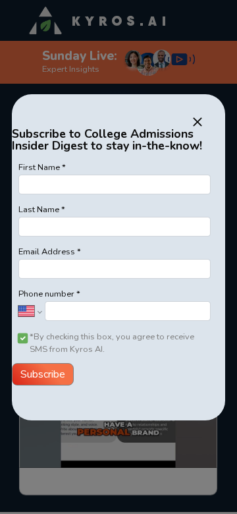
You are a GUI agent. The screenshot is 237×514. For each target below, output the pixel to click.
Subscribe (42, 374)
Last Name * (41, 209)
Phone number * (49, 294)
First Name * (42, 167)
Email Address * (49, 252)
